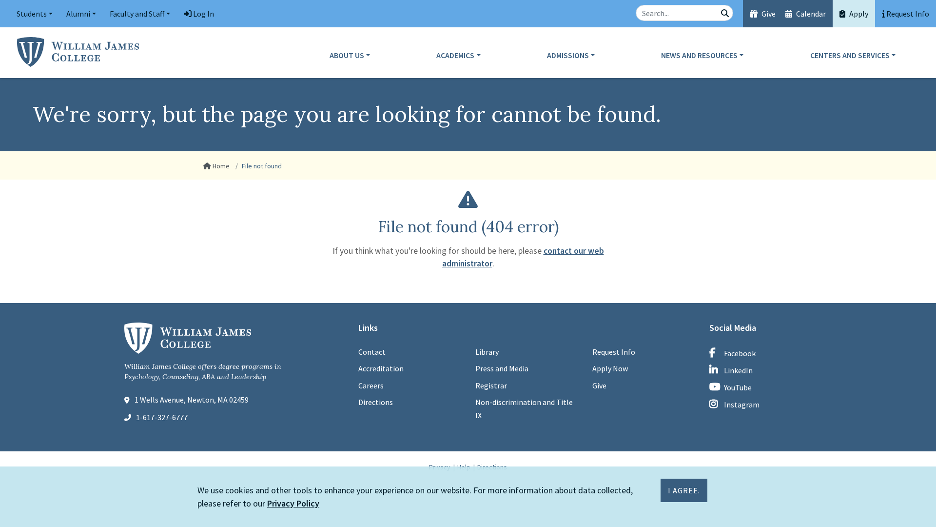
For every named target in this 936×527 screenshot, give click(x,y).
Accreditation (381, 368)
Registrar (491, 385)
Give (768, 14)
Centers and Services (850, 55)
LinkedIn (738, 370)
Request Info (613, 352)
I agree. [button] (684, 490)
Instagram (742, 404)
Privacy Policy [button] (293, 503)
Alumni (78, 14)
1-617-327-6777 (162, 417)
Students (32, 14)
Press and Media (501, 368)
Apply (858, 14)
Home (220, 166)
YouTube (738, 387)
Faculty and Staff (137, 14)
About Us (347, 55)
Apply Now (610, 368)
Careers (371, 385)
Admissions (568, 55)
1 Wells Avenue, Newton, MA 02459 (192, 400)
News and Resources (699, 55)
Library (487, 352)
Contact (372, 352)
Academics (455, 55)
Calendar (810, 14)
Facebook (740, 353)
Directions (375, 402)
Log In (203, 14)
